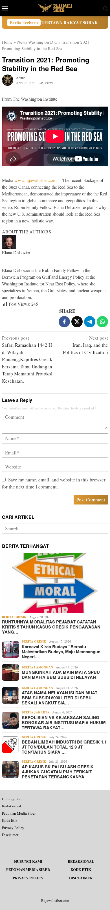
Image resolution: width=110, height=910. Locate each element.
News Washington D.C (37, 42)
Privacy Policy (13, 827)
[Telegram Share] (89, 321)
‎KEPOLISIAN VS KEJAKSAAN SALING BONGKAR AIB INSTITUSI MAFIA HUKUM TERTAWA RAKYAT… (64, 722)
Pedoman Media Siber (19, 813)
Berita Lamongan (37, 667)
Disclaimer (10, 834)
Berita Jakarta (35, 712)
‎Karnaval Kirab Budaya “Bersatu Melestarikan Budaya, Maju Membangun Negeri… (61, 651)
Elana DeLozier (16, 252)
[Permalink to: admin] (7, 79)
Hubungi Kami (13, 798)
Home (7, 42)
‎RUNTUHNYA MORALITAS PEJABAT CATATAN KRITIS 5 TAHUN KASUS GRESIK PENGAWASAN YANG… (51, 626)
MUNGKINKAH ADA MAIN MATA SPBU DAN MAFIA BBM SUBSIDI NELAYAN (61, 675)
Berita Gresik (14, 617)
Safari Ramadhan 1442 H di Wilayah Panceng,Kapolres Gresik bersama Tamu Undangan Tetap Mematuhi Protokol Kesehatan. (27, 359)
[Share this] (64, 321)
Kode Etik (9, 820)
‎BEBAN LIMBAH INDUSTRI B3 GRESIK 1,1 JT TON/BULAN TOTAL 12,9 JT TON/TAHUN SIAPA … (64, 746)
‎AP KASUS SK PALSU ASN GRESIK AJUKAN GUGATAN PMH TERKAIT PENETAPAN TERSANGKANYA (58, 771)
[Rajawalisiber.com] (55, 7)
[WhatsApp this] (102, 321)
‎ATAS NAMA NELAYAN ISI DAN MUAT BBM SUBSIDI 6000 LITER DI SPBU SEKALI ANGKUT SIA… (59, 697)
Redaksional (11, 805)
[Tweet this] (77, 321)
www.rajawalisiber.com (35, 180)
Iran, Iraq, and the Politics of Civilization (85, 345)
